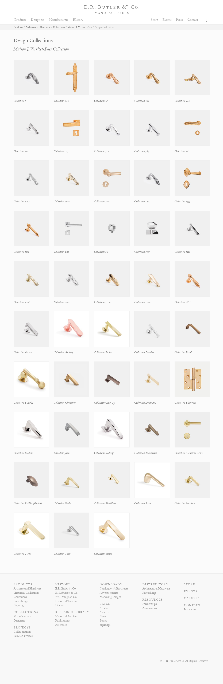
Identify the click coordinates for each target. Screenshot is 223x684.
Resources (152, 600)
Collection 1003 (62, 201)
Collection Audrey (63, 352)
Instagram (190, 609)
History (78, 20)
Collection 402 (182, 101)
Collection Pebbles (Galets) (28, 503)
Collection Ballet (103, 352)
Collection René (142, 503)
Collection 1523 (102, 252)
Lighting (19, 605)
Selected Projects (23, 636)
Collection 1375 (21, 252)
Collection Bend (183, 352)
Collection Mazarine (145, 453)
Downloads (111, 584)
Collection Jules (62, 453)
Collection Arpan (23, 352)
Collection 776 (182, 151)
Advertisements (109, 593)
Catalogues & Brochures (114, 588)
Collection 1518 (61, 252)
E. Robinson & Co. (66, 593)
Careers (192, 598)
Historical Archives (66, 616)
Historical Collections (26, 593)
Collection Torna (103, 554)
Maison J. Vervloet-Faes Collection (41, 49)
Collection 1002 (22, 201)
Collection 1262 (142, 201)
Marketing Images (110, 597)
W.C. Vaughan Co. (66, 597)
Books (103, 620)
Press (179, 20)
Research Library (72, 612)
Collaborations (22, 632)
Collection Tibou (22, 554)
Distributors (155, 584)
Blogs (103, 616)
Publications (62, 620)
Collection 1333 (182, 201)
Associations (149, 608)
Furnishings (21, 601)
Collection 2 (20, 101)
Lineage (59, 605)
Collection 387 (101, 101)
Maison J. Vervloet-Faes (79, 27)
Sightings (105, 625)
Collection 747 (101, 151)
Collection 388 (141, 101)
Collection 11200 (102, 302)
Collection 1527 (142, 252)
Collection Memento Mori (189, 453)
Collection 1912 (182, 252)
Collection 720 (21, 151)
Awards (104, 612)
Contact (192, 20)
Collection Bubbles (23, 402)
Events (167, 20)
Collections (59, 27)
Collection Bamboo (144, 352)
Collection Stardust (185, 503)
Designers (37, 20)
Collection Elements (185, 402)
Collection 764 (141, 151)
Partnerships (149, 604)
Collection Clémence (65, 402)
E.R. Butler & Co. (65, 588)
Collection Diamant (145, 402)
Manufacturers (58, 20)
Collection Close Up (104, 402)
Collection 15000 (142, 302)
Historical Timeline (66, 601)
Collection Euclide (23, 453)
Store (154, 20)
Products (20, 20)
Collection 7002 (62, 302)
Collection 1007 (102, 201)
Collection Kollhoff (104, 453)
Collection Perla (62, 503)
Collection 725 (61, 151)
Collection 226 (61, 101)
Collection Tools (62, 554)
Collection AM (182, 302)
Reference (61, 625)
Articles (104, 608)
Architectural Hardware (38, 27)
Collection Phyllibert (105, 503)
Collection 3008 (21, 302)
